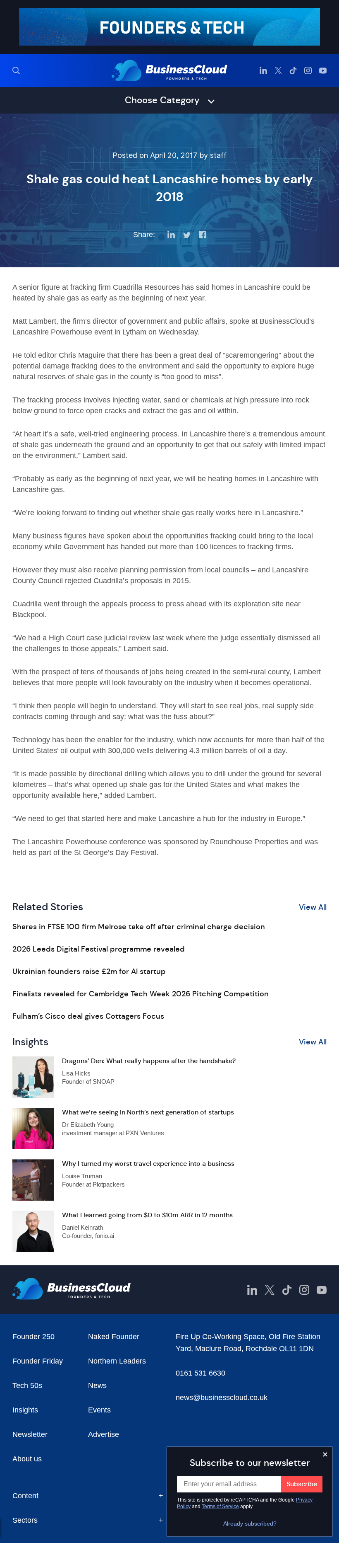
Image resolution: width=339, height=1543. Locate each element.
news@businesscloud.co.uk (221, 1397)
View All (313, 907)
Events (99, 1410)
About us (27, 1459)
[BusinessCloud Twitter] (278, 70)
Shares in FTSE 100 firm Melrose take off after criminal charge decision (138, 926)
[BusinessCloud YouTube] (323, 70)
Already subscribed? (250, 1523)
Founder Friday (37, 1361)
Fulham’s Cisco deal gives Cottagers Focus (88, 1016)
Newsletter (30, 1434)
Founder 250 (33, 1336)
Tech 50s (27, 1385)
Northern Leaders (117, 1361)
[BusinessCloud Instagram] (308, 70)
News (97, 1385)
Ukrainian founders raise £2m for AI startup (89, 971)
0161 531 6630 (200, 1373)
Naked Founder (113, 1336)
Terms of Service (220, 1506)
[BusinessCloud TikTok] (293, 70)
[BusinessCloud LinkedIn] (263, 70)
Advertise (103, 1434)
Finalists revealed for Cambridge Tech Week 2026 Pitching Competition (140, 993)
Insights (25, 1410)
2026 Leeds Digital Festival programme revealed (98, 949)
